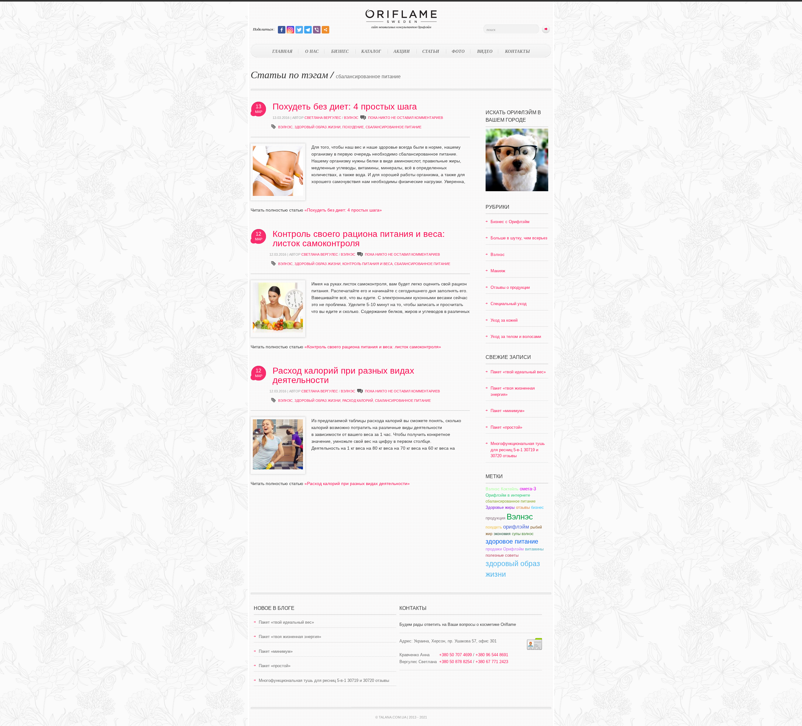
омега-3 (528, 488)
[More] (325, 29)
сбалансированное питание (393, 127)
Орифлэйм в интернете (508, 495)
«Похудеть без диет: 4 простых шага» (343, 209)
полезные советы (502, 555)
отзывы (523, 507)
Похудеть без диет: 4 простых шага (345, 106)
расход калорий (357, 400)
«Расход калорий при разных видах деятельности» (357, 483)
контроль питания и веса (367, 264)
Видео (484, 51)
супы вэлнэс (523, 534)
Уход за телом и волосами (516, 336)
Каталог (371, 51)
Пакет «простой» (506, 427)
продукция (495, 518)
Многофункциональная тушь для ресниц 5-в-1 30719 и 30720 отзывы (518, 449)
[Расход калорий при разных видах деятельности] (278, 467)
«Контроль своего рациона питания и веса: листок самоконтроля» (373, 346)
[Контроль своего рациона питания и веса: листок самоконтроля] (278, 331)
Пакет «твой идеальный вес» (518, 372)
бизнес (537, 507)
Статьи (430, 51)
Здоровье (495, 507)
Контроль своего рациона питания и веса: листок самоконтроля (359, 238)
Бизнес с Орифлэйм (510, 221)
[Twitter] (299, 29)
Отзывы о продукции (510, 287)
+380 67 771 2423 (492, 661)
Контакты (517, 51)
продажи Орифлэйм (505, 549)
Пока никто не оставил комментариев (405, 118)
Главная (282, 51)
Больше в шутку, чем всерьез (519, 238)
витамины (534, 549)
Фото (458, 51)
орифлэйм (516, 527)
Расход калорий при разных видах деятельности (343, 375)
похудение (353, 127)
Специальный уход (509, 303)
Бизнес (340, 51)
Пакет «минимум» (507, 410)
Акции (401, 51)
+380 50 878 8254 (455, 661)
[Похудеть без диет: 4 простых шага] (278, 194)
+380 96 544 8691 (492, 654)
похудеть (494, 527)
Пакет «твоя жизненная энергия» (290, 636)
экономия (502, 534)
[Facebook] (281, 29)
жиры (510, 507)
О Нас (312, 51)
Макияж (498, 270)
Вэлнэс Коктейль (502, 489)
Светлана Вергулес (323, 118)
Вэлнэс (351, 118)
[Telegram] (308, 29)
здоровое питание (512, 541)
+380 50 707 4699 (455, 654)
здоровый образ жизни (317, 127)
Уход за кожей (504, 320)
